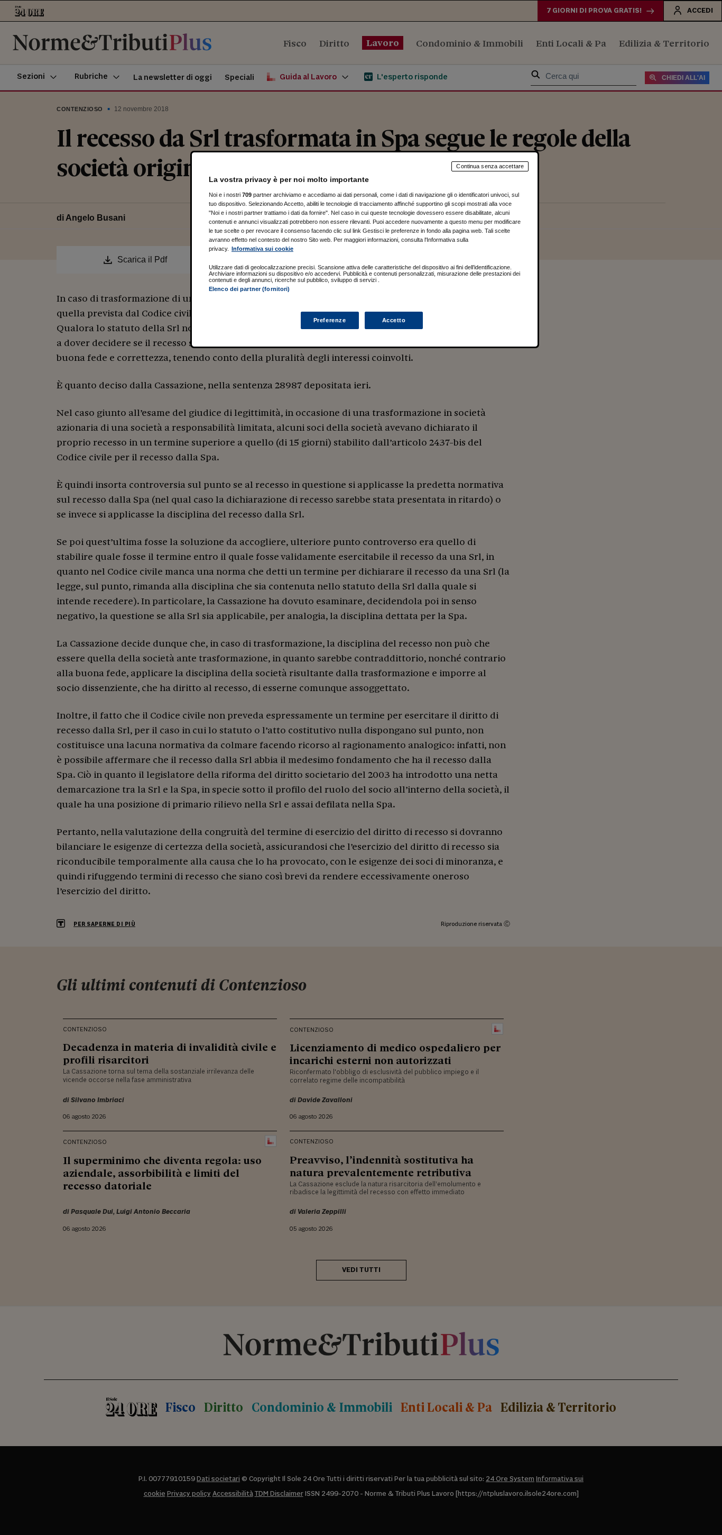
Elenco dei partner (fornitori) (249, 289)
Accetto (394, 320)
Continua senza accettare (490, 166)
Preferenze (329, 320)
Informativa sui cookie (262, 249)
